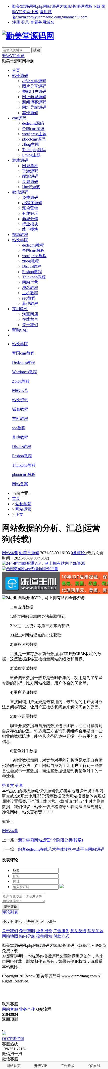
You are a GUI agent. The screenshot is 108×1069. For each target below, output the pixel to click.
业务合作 (27, 1009)
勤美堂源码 (29, 553)
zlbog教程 (30, 261)
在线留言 (30, 319)
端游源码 (30, 176)
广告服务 (61, 931)
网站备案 (20, 484)
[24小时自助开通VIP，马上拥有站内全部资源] (43, 563)
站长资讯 (20, 400)
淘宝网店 (30, 314)
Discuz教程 (31, 266)
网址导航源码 (34, 107)
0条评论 (78, 553)
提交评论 (10, 906)
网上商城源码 (34, 97)
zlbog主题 (30, 144)
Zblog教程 (21, 381)
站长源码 (20, 75)
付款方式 (61, 936)
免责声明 (27, 931)
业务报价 (44, 931)
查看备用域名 (42, 22)
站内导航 (27, 936)
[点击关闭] (2, 1029)
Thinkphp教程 (34, 277)
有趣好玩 (30, 213)
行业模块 (30, 224)
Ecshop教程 (32, 272)
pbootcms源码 (33, 139)
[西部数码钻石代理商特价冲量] (30, 569)
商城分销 (30, 219)
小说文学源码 (34, 81)
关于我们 (30, 325)
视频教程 (20, 234)
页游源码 (30, 181)
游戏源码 (20, 160)
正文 (19, 514)
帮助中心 (20, 330)
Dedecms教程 (23, 362)
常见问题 (95, 931)
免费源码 (30, 197)
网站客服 (10, 1009)
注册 (16, 22)
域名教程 (30, 287)
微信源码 (20, 192)
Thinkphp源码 (34, 150)
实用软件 (20, 309)
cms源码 (19, 118)
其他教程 (30, 303)
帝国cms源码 (33, 128)
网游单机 (30, 166)
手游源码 (30, 171)
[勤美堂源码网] (28, 35)
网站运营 (30, 282)
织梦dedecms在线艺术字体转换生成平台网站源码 (61, 849)
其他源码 (30, 113)
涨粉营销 (30, 208)
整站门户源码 (34, 91)
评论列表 (10, 912)
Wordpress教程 (24, 372)
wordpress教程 (34, 256)
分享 (19, 785)
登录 (25, 22)
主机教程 (30, 293)
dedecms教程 (33, 245)
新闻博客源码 (34, 102)
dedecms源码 (33, 123)
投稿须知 (44, 936)
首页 (16, 70)
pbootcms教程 (23, 474)
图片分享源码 (34, 86)
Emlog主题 (31, 155)
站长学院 (20, 240)
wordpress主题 (34, 134)
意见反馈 (78, 931)
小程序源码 (32, 203)
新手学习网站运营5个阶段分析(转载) (50, 840)
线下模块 (30, 229)
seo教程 (28, 298)
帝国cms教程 (33, 250)
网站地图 (10, 936)
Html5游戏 (31, 187)
